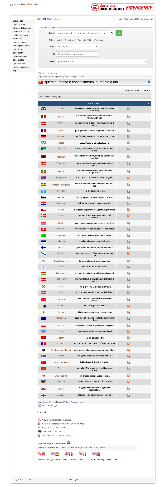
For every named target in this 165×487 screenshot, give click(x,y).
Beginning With (85, 40)
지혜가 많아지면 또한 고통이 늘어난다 (94, 287)
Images (60, 76)
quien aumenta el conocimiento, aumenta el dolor (94, 124)
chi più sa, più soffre (94, 338)
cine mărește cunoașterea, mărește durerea (94, 343)
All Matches (69, 40)
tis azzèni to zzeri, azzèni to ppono (94, 261)
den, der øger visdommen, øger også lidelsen (94, 216)
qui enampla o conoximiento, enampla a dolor (95, 164)
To (54, 54)
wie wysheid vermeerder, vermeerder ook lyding (94, 149)
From (52, 46)
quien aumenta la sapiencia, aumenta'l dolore (94, 299)
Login (132, 19)
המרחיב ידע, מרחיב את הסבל (94, 267)
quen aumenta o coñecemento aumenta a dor (94, 254)
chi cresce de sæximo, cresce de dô (94, 395)
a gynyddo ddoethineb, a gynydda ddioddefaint (94, 389)
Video (82, 76)
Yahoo (66, 76)
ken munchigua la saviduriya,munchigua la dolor (94, 280)
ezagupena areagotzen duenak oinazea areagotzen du (94, 171)
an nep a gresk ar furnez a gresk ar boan (94, 197)
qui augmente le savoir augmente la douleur (95, 131)
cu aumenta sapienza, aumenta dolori (95, 331)
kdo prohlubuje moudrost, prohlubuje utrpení (94, 210)
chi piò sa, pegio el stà (94, 191)
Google (53, 76)
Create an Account (145, 19)
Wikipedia (74, 76)
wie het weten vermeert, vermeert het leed (94, 223)
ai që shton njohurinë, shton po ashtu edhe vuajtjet (94, 157)
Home (40, 19)
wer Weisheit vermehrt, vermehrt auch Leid (94, 136)
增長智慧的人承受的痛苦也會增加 (94, 362)
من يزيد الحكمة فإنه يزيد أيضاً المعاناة (94, 143)
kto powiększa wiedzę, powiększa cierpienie (95, 326)
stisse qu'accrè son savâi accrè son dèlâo (94, 229)
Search (52, 33)
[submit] (119, 33)
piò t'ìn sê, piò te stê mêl (95, 306)
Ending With (99, 40)
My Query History (51, 19)
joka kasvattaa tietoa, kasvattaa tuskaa (95, 248)
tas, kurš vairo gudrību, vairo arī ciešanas (95, 292)
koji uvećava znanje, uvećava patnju (94, 203)
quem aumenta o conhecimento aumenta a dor (94, 185)
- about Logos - (72, 479)
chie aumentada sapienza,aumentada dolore (94, 350)
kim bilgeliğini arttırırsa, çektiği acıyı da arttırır (94, 369)
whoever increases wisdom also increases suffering (94, 109)
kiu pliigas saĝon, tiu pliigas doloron (94, 235)
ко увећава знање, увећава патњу (94, 356)
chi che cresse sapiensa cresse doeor (94, 312)
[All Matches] (149, 81)
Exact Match (56, 40)
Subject (51, 61)
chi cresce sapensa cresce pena (95, 376)
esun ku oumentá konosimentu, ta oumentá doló (94, 319)
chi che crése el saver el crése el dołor (94, 381)
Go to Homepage (49, 73)
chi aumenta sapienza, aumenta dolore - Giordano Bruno (94, 117)
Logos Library (43, 76)
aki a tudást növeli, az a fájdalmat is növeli (94, 273)
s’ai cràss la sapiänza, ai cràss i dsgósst (94, 177)
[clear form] (112, 33)
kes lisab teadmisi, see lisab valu (94, 241)
